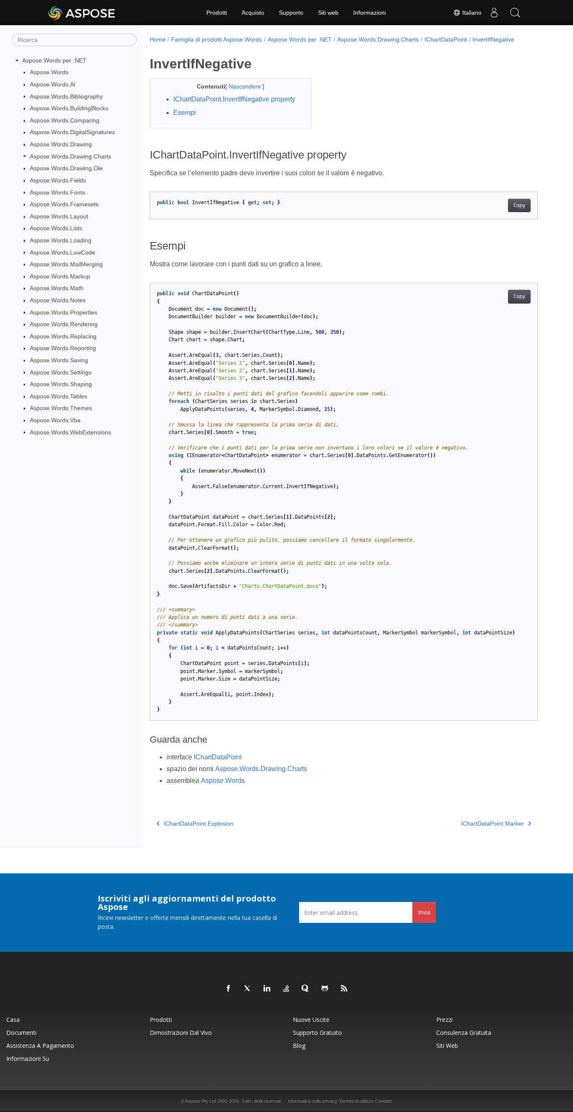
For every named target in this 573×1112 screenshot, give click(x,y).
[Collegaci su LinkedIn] (267, 988)
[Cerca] (515, 12)
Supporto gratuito (317, 1033)
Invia (424, 912)
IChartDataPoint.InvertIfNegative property (234, 99)
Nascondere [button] (246, 86)
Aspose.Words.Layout (59, 216)
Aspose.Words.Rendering (64, 324)
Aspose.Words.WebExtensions (70, 432)
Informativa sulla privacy (312, 1101)
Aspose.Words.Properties (63, 312)
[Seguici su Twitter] (247, 988)
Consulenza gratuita (463, 1033)
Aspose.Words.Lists (56, 228)
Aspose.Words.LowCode (62, 252)
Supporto (291, 12)
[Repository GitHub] (325, 988)
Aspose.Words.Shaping (61, 384)
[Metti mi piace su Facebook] (228, 988)
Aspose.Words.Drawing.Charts (70, 156)
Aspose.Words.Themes (61, 408)
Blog (299, 1046)
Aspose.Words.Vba (55, 420)
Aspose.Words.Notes (58, 300)
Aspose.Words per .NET (54, 60)
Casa (13, 1020)
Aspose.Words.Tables (58, 396)
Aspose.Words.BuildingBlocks (69, 108)
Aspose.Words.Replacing (63, 336)
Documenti (21, 1033)
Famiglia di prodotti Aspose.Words (216, 39)
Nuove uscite (311, 1020)
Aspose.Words (49, 72)
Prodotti (216, 12)
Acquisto (253, 12)
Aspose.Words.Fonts (57, 192)
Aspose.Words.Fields (58, 180)
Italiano (471, 12)
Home (158, 39)
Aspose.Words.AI (53, 84)
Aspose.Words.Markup (60, 276)
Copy (519, 205)
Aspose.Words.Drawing (61, 144)
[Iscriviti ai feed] (344, 988)
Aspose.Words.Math (56, 288)
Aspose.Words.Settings (60, 372)
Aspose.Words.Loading (60, 240)
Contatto (383, 1101)
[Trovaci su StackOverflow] (286, 988)
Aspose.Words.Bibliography (66, 96)
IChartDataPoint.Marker (492, 823)
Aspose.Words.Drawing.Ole (66, 168)
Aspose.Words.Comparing (64, 120)
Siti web (328, 12)
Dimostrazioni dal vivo (181, 1033)
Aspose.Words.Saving (59, 360)
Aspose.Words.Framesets (64, 204)
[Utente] (494, 12)
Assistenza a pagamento (40, 1046)
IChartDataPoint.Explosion (198, 823)
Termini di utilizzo (356, 1101)
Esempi (184, 112)
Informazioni (369, 12)
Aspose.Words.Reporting (63, 348)
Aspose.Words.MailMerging (66, 264)
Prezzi (444, 1020)
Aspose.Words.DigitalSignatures (72, 132)
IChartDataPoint (446, 39)
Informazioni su (27, 1059)
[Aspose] (82, 12)
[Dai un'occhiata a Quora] (305, 988)
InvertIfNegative (493, 39)
